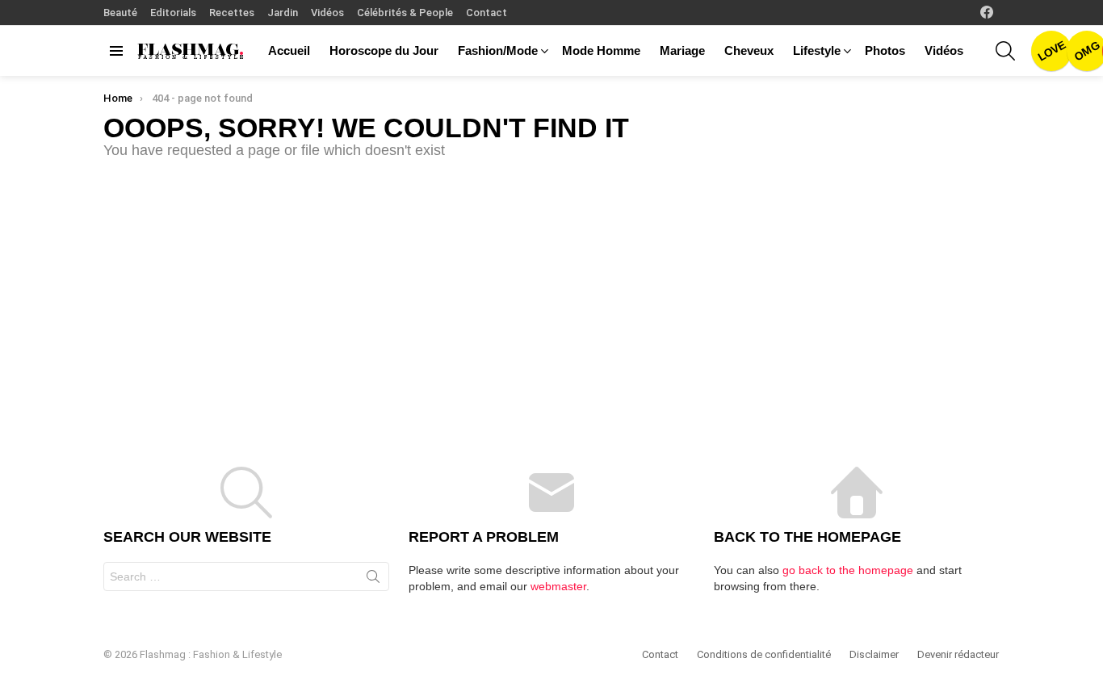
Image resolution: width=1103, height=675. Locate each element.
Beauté (120, 12)
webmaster (558, 586)
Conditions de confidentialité (764, 654)
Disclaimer (874, 654)
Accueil (289, 50)
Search (373, 579)
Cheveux (749, 50)
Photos (885, 50)
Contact (486, 12)
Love (1051, 51)
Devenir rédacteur (958, 654)
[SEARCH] (1005, 51)
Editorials (173, 12)
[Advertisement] (551, 297)
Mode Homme (601, 50)
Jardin (282, 12)
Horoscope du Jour (383, 50)
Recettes (231, 12)
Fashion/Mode (498, 50)
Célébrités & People (405, 12)
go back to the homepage (847, 570)
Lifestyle (817, 50)
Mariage (682, 50)
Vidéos (327, 12)
